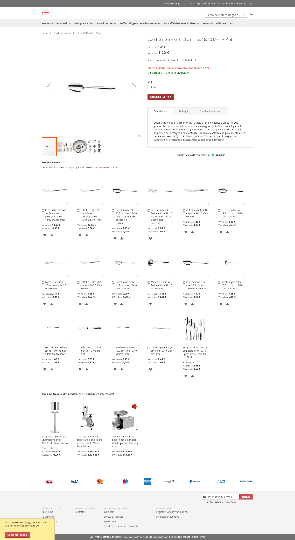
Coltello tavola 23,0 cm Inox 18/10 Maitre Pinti (197, 213)
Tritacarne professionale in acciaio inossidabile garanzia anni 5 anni (125, 441)
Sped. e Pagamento (211, 111)
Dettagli (183, 111)
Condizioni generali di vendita (121, 526)
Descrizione (160, 111)
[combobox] (226, 15)
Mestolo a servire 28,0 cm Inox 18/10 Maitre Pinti (161, 285)
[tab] (160, 111)
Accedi (226, 3)
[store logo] (46, 13)
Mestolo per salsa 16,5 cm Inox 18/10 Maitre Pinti (232, 285)
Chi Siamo (47, 512)
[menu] (147, 23)
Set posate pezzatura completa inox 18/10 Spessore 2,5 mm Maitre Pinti (195, 352)
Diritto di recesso (113, 516)
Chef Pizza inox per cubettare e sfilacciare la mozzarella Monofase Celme (89, 441)
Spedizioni (110, 521)
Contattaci (80, 512)
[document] (28, 529)
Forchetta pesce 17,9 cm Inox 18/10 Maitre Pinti (126, 351)
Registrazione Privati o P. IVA (172, 512)
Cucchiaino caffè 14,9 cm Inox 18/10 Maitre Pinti (126, 285)
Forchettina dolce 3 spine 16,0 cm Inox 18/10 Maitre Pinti (56, 351)
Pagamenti (48, 516)
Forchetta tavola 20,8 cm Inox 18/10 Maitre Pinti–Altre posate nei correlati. (161, 216)
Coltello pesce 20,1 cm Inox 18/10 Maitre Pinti (162, 351)
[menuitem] (55, 23)
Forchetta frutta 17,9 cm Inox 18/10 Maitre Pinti (55, 285)
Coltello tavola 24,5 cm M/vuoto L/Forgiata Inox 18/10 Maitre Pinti (55, 214)
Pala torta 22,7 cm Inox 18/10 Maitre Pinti (90, 351)
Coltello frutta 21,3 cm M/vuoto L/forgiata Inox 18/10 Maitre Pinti (90, 214)
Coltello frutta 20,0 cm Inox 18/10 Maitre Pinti (91, 285)
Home (44, 33)
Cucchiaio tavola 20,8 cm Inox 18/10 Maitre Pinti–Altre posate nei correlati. (126, 216)
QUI (37, 525)
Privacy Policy (230, 502)
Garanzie (109, 512)
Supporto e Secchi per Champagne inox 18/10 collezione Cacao (55, 440)
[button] (48, 87)
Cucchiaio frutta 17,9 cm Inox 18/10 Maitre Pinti (232, 213)
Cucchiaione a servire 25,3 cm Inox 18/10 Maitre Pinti (196, 285)
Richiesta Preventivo (167, 516)
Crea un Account (243, 3)
